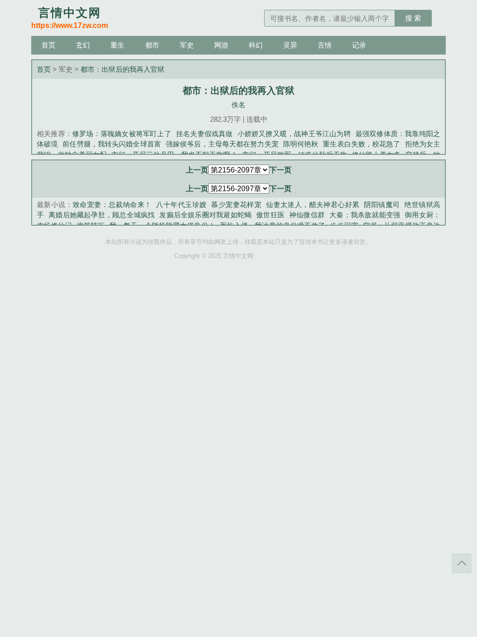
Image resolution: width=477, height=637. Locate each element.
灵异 (290, 45)
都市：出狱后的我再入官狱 (122, 69)
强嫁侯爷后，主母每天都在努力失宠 (222, 144)
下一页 (280, 170)
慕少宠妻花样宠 (236, 204)
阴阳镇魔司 (382, 204)
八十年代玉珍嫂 (181, 204)
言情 (325, 45)
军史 (187, 45)
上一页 (197, 170)
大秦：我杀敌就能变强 (364, 215)
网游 (221, 45)
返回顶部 (461, 563)
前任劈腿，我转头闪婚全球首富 (111, 144)
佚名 (238, 105)
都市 (152, 45)
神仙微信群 (307, 215)
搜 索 (413, 18)
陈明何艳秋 (301, 144)
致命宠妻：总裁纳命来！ (112, 204)
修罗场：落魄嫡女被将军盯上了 (121, 134)
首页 (48, 45)
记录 (359, 45)
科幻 (256, 45)
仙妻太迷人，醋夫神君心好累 (312, 204)
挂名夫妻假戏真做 (204, 134)
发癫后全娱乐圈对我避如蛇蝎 (205, 215)
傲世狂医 (270, 215)
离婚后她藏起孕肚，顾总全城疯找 (101, 215)
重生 (117, 45)
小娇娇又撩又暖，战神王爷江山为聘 (294, 134)
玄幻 (83, 45)
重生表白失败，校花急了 (361, 144)
